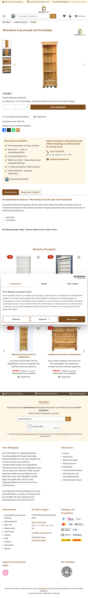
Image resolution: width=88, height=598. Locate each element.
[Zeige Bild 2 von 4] (47, 87)
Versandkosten (42, 588)
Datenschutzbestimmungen (27, 434)
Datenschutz (9, 528)
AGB (62, 434)
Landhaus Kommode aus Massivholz (64, 354)
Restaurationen (69, 463)
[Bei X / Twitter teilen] (9, 130)
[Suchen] (53, 16)
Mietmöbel (67, 467)
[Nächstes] (83, 65)
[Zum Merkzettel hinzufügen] (38, 257)
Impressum (9, 531)
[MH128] (49, 64)
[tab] (10, 192)
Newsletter (9, 545)
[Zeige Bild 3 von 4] (51, 87)
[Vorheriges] (15, 65)
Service (7, 548)
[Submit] (68, 419)
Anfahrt (7, 535)
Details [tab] (44, 284)
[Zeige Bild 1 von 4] (44, 87)
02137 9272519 (61, 2)
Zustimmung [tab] (15, 284)
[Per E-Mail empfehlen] (18, 130)
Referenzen (68, 457)
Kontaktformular (39, 540)
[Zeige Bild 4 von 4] (55, 87)
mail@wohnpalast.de (59, 159)
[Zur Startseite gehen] (44, 9)
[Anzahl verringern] (4, 107)
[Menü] (4, 16)
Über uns (8, 525)
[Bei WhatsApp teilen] (13, 130)
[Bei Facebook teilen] (4, 130)
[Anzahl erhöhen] (27, 107)
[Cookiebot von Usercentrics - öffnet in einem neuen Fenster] (75, 277)
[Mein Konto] (70, 16)
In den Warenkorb (58, 107)
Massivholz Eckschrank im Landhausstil (24, 355)
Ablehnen (16, 319)
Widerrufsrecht (10, 521)
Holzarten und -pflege (72, 480)
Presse (66, 453)
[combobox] (33, 16)
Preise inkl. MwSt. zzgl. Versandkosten (14, 97)
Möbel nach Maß (70, 460)
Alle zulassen (72, 319)
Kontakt (7, 542)
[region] (44, 64)
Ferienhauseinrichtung (72, 470)
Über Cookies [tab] (72, 284)
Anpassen (43, 319)
